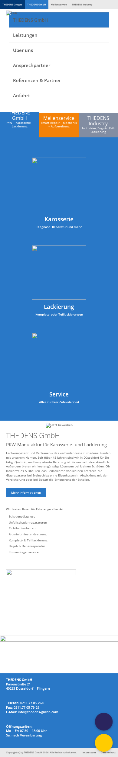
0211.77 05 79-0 (32, 703)
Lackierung (59, 306)
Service (59, 394)
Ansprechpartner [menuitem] (31, 65)
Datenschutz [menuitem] (108, 752)
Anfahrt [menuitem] (21, 95)
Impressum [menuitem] (89, 752)
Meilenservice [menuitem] (59, 4)
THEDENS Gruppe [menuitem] (12, 4)
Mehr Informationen (26, 492)
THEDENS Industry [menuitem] (82, 4)
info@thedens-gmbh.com (38, 712)
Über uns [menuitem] (23, 50)
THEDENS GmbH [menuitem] (30, 20)
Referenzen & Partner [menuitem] (37, 80)
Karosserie (59, 219)
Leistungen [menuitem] (25, 35)
